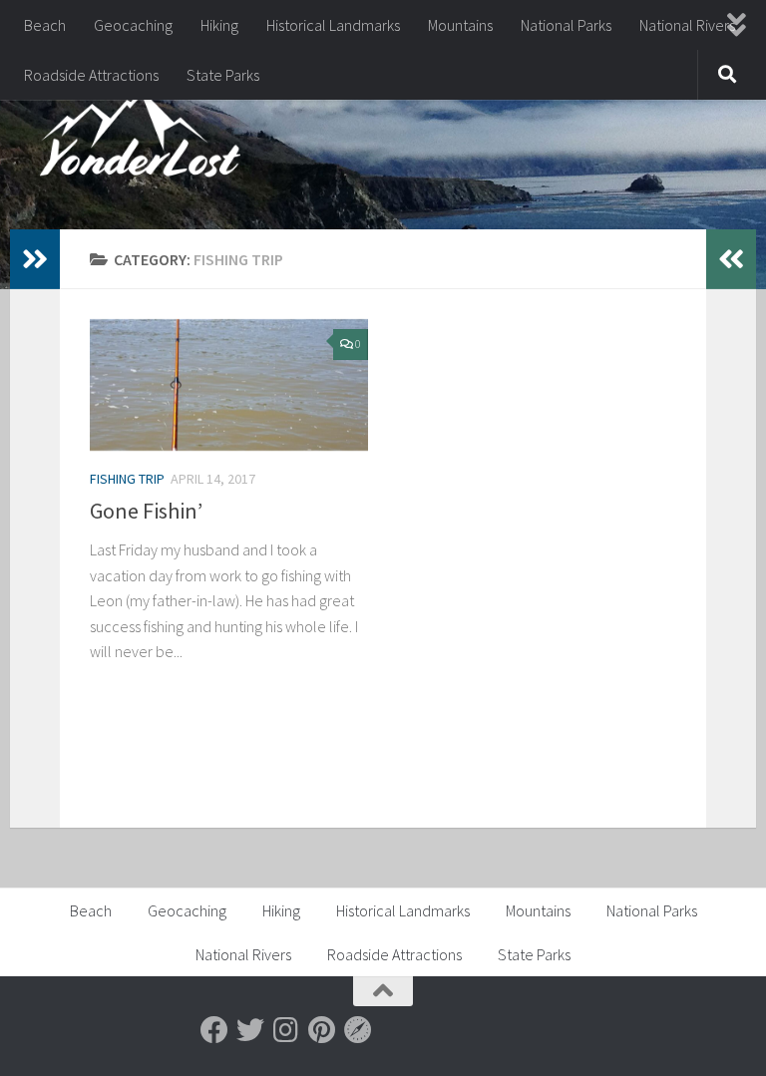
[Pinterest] (322, 1030)
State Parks (223, 75)
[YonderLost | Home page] (140, 139)
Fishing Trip (127, 479)
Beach (45, 25)
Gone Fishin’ (146, 511)
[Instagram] (286, 1030)
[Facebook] (214, 1030)
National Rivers (687, 25)
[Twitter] (250, 1030)
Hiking (219, 25)
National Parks (566, 25)
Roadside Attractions (91, 75)
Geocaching (133, 25)
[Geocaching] (358, 1030)
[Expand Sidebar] (35, 259)
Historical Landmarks (333, 25)
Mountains (460, 25)
